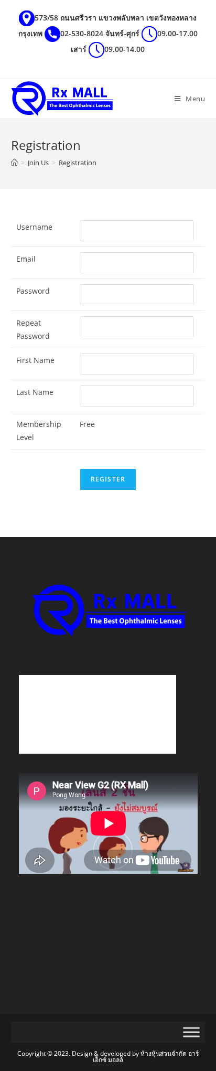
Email (26, 259)
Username (34, 227)
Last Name (34, 392)
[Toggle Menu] (191, 1032)
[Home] (14, 162)
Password (33, 291)
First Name (35, 360)
